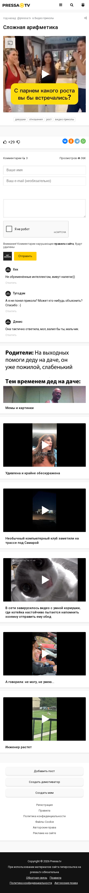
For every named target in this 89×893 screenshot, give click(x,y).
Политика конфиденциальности (44, 816)
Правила (44, 810)
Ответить (10, 282)
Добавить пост (44, 771)
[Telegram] (77, 141)
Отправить (25, 256)
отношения (36, 119)
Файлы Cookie (44, 821)
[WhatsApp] (83, 141)
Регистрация (44, 805)
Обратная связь (36, 877)
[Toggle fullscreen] (77, 104)
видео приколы (64, 119)
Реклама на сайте (44, 833)
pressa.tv (25, 18)
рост (49, 119)
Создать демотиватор (44, 782)
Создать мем (44, 792)
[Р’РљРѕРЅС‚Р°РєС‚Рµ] (65, 141)
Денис (17, 321)
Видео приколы (44, 18)
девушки (20, 119)
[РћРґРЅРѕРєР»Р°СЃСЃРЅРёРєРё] (71, 141)
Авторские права (44, 827)
